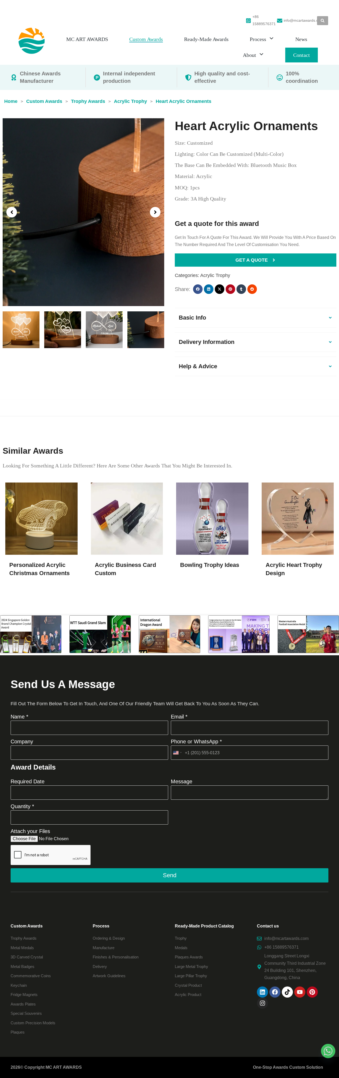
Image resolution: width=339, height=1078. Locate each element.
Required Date (27, 781)
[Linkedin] (262, 992)
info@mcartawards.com (303, 20)
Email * (179, 717)
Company (22, 741)
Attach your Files (30, 831)
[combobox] (177, 752)
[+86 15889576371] (248, 20)
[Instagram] (262, 1003)
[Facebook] (274, 992)
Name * (19, 717)
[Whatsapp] (328, 1051)
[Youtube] (299, 992)
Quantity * (22, 806)
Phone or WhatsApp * (196, 741)
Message (181, 781)
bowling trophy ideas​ (209, 565)
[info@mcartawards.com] (279, 20)
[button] (11, 212)
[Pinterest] (312, 992)
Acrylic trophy (215, 275)
